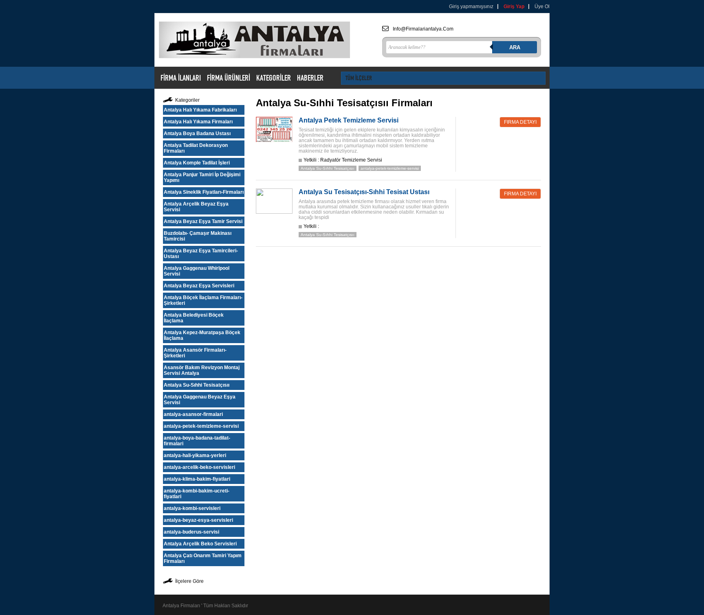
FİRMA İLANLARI (181, 78)
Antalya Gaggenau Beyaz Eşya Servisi (199, 399)
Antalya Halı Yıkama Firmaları (198, 122)
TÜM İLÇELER (358, 78)
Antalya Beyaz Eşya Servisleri (199, 286)
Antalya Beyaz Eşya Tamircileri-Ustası (201, 253)
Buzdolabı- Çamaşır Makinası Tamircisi (197, 236)
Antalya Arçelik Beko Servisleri (200, 544)
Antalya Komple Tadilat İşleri (197, 163)
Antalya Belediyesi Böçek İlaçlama (194, 318)
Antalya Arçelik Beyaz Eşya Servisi (196, 206)
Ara (514, 47)
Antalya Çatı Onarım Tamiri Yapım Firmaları (203, 558)
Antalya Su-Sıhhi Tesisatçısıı (196, 385)
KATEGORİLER (273, 78)
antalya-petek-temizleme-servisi (201, 426)
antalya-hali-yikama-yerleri (195, 455)
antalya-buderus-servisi (191, 532)
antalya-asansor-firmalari (193, 414)
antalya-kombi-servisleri (192, 508)
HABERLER (310, 78)
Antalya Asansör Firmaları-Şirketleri (195, 353)
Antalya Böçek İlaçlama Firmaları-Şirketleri (203, 300)
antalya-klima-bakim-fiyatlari (197, 479)
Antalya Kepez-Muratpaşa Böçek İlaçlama (202, 335)
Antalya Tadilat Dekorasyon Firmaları (196, 148)
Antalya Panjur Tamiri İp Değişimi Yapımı (202, 177)
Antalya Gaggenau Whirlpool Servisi (196, 271)
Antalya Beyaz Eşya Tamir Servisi (203, 221)
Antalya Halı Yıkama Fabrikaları (200, 110)
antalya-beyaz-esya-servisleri (198, 520)
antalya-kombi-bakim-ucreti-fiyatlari (196, 493)
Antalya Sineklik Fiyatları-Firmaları (204, 192)
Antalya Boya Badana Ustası (197, 133)
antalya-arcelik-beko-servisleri (199, 467)
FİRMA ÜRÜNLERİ (228, 78)
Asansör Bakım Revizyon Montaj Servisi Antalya (202, 370)
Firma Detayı (520, 122)
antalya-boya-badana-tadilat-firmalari (197, 440)
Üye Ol (542, 6)
